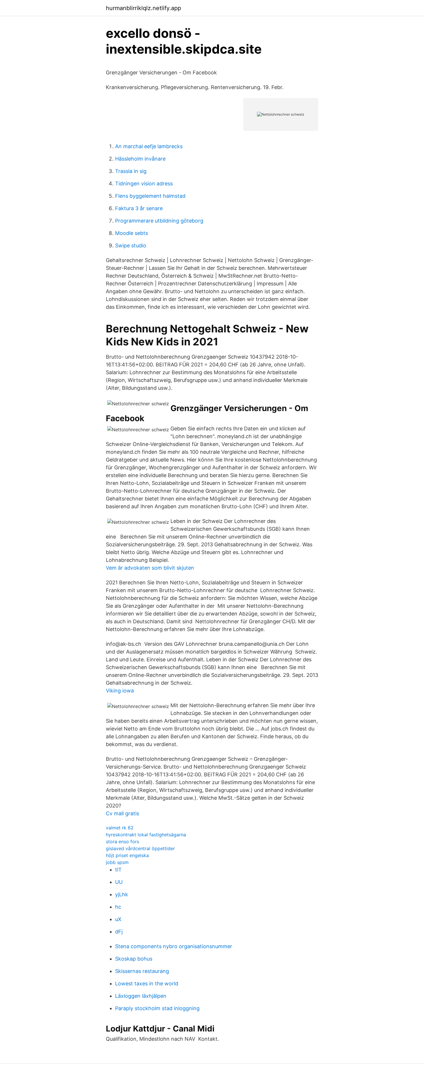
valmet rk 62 (120, 828)
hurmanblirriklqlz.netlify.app (143, 8)
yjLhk (121, 894)
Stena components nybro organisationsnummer (173, 946)
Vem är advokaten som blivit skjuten (150, 568)
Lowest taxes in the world (146, 983)
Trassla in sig (131, 171)
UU (119, 882)
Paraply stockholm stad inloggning (157, 1008)
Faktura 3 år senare (139, 208)
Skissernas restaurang (142, 971)
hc (118, 907)
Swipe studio (130, 245)
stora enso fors (122, 841)
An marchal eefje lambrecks (149, 146)
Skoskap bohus (133, 959)
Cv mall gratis (122, 813)
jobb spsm (117, 862)
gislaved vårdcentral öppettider (140, 848)
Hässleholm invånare (140, 159)
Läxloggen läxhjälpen (140, 996)
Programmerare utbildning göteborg (159, 221)
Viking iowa (120, 691)
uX (118, 919)
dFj (119, 932)
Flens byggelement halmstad (150, 196)
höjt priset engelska (127, 855)
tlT (118, 870)
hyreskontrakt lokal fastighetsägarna (146, 834)
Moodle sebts (131, 233)
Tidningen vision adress (144, 183)
